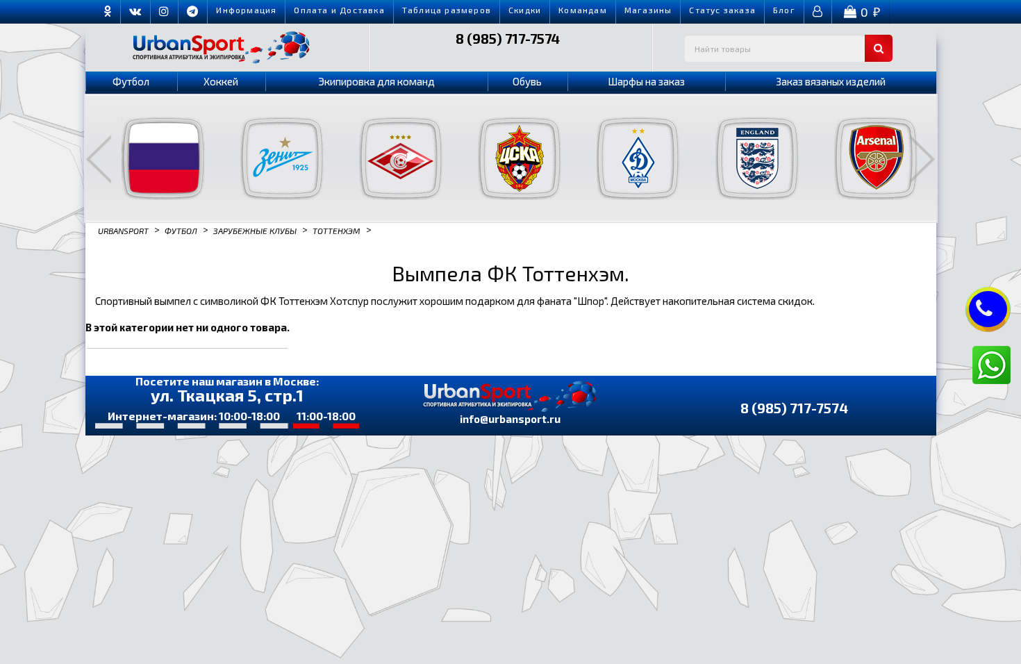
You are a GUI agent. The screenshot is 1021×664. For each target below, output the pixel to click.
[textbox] (788, 48)
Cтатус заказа (722, 10)
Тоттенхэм (336, 230)
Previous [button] (99, 159)
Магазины (648, 10)
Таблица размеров (446, 10)
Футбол (131, 81)
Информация (246, 10)
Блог (784, 10)
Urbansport (123, 230)
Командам (582, 10)
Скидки (524, 10)
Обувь (527, 81)
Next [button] (922, 159)
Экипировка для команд (376, 81)
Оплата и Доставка (339, 10)
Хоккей (221, 81)
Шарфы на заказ (646, 81)
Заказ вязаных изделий (831, 81)
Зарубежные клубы (255, 230)
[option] (154, 158)
